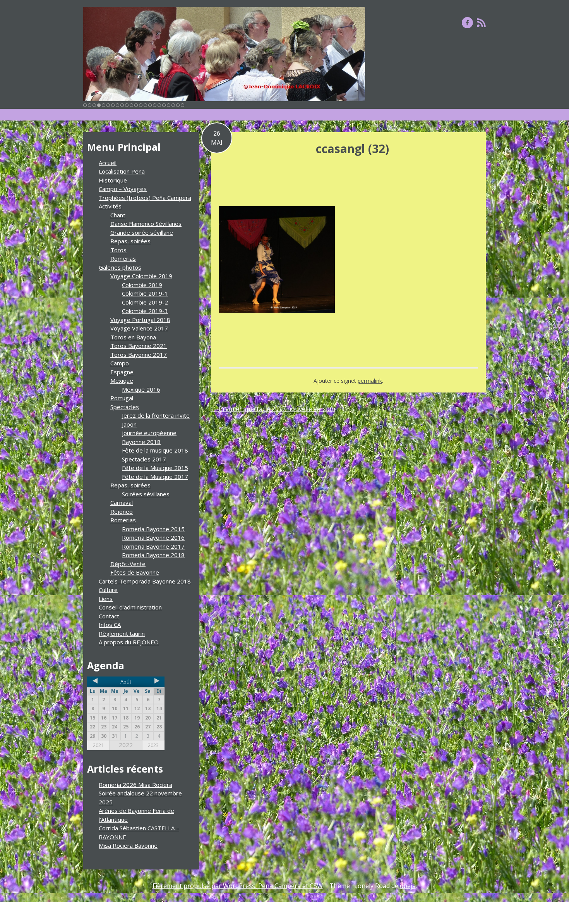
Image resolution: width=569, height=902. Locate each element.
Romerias (123, 258)
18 (164, 105)
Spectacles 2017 (144, 459)
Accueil (108, 163)
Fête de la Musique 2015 (155, 468)
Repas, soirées (130, 241)
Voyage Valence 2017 (139, 328)
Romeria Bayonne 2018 (153, 555)
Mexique (121, 380)
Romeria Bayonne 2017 (153, 546)
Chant (117, 215)
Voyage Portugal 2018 (140, 320)
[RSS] (481, 22)
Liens (106, 598)
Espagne (122, 372)
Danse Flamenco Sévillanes (146, 223)
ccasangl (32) (352, 149)
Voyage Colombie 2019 (141, 276)
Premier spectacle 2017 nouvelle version (273, 409)
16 (154, 105)
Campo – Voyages (123, 189)
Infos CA (110, 624)
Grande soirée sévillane (141, 232)
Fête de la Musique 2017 (155, 476)
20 (173, 105)
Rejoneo (121, 511)
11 (131, 105)
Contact (109, 616)
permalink (370, 380)
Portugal (121, 398)
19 (168, 105)
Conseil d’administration (130, 607)
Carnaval (121, 502)
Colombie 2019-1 (145, 293)
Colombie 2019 (142, 285)
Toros (118, 250)
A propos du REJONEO (129, 642)
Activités (110, 206)
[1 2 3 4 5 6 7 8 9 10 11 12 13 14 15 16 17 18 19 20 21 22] (224, 54)
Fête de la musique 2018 (155, 450)
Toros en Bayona (133, 337)
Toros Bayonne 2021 (138, 345)
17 (159, 105)
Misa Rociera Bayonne (128, 845)
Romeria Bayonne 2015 (153, 529)
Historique (113, 180)
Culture (108, 590)
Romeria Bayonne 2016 (153, 537)
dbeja (408, 885)
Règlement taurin (122, 633)
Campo (119, 363)
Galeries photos (120, 267)
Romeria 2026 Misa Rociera (135, 784)
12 (136, 105)
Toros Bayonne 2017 (138, 354)
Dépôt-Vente (128, 564)
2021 (98, 745)
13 (140, 105)
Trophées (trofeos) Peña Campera (145, 197)
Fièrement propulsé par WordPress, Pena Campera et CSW (238, 885)
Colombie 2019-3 (145, 311)
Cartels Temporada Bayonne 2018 (145, 581)
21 (178, 105)
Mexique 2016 (141, 389)
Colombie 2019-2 (145, 302)
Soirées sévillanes (146, 494)
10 (127, 105)
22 (182, 105)
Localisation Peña (122, 171)
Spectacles (124, 407)
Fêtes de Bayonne (134, 572)
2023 (153, 745)
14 (145, 105)
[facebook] (467, 22)
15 (150, 105)
